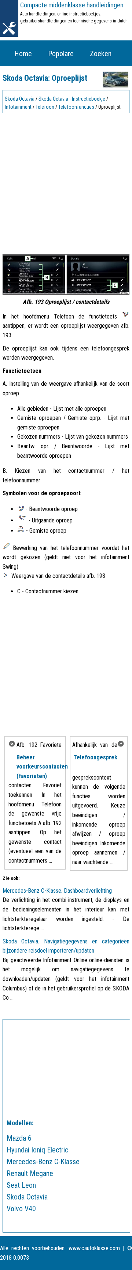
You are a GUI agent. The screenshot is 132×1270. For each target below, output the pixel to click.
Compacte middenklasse (72, 5)
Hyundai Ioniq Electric (37, 1149)
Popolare (61, 53)
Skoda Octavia (19, 99)
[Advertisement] (66, 182)
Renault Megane (30, 1173)
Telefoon (45, 107)
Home (23, 53)
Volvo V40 (21, 1208)
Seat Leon (21, 1185)
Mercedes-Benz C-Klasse (43, 1161)
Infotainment (18, 107)
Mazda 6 (19, 1138)
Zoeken (100, 53)
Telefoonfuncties (76, 107)
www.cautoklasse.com (94, 1248)
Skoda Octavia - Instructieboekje (71, 99)
